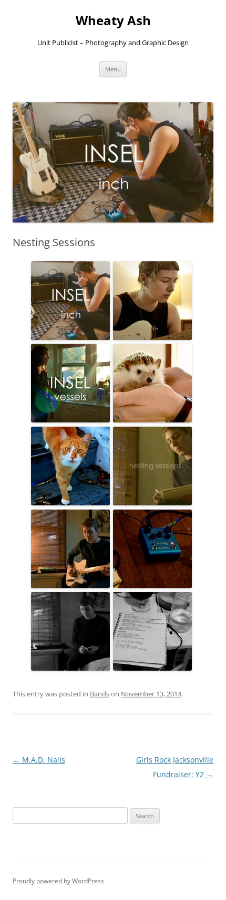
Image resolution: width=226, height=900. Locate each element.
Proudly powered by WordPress (58, 880)
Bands (99, 693)
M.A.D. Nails (39, 760)
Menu (113, 69)
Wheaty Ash (113, 21)
